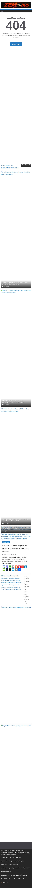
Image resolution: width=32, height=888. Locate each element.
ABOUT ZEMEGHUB (17, 857)
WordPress (13, 854)
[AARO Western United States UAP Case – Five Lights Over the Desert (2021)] (16, 466)
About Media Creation (6, 857)
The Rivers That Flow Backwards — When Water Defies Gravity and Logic (14, 527)
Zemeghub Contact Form (6, 878)
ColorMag (5, 854)
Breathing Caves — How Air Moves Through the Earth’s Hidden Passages (15, 283)
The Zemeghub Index (6, 871)
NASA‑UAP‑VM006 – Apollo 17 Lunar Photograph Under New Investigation (13, 401)
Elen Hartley (13, 554)
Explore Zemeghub (19, 861)
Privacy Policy (4, 864)
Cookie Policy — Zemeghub (7, 861)
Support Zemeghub (13, 864)
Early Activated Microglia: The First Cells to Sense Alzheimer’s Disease (15, 548)
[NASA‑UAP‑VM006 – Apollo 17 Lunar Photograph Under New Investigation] (16, 348)
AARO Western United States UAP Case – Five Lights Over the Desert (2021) (15, 520)
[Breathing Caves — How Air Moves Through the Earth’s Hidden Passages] (16, 229)
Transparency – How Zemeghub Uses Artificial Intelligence (14, 875)
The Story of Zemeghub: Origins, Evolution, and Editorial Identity (15, 868)
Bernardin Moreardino (19, 166)
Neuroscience (6, 542)
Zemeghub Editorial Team (20, 878)
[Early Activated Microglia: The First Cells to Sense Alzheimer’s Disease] (16, 536)
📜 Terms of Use (5, 882)
